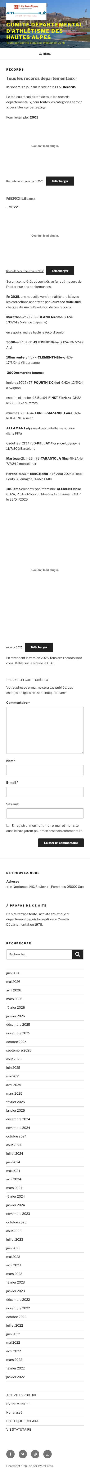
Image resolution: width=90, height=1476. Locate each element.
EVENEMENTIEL (18, 1404)
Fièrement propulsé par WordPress (29, 1466)
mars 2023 (14, 1274)
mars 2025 (14, 1093)
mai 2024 (13, 1171)
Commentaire (18, 703)
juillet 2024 (14, 1154)
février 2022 (15, 1368)
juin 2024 (13, 1162)
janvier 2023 (15, 1291)
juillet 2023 (14, 1239)
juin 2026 (13, 973)
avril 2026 (13, 990)
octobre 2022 (16, 1317)
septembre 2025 (18, 1050)
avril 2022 (13, 1351)
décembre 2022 (18, 1300)
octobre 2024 (16, 1136)
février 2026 (15, 1007)
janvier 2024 (15, 1205)
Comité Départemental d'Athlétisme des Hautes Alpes (44, 31)
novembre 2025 (18, 1033)
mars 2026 (14, 999)
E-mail (12, 782)
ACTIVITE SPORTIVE (21, 1395)
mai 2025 (13, 1076)
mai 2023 (13, 1257)
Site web (12, 804)
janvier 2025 (15, 1110)
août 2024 (14, 1145)
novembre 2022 (18, 1308)
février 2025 (15, 1102)
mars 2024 (14, 1188)
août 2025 (14, 1059)
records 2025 (14, 647)
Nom (10, 761)
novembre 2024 (18, 1128)
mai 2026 (13, 982)
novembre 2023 (18, 1214)
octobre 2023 (16, 1222)
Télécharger (60, 181)
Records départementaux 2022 (25, 271)
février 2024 (15, 1196)
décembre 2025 (18, 1025)
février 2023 (15, 1282)
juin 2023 (13, 1248)
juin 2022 (13, 1334)
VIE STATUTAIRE (18, 1429)
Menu (47, 53)
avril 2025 (13, 1085)
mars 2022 (14, 1360)
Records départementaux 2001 (25, 181)
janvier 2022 (15, 1377)
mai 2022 (13, 1342)
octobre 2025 (16, 1042)
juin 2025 (13, 1068)
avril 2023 (13, 1265)
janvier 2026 (15, 1016)
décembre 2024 (18, 1119)
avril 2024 (13, 1179)
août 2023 (14, 1231)
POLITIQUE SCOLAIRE (22, 1421)
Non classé (14, 1412)
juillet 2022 (14, 1325)
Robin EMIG (43, 479)
